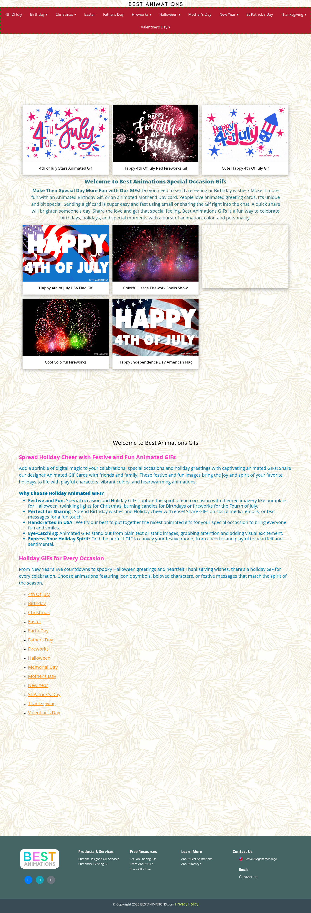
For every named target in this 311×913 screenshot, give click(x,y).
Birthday (37, 14)
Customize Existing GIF (93, 864)
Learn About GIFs (141, 864)
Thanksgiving (292, 14)
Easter (89, 14)
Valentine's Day (154, 27)
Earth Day (38, 631)
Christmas (64, 14)
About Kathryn (191, 864)
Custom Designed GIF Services (98, 859)
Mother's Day (199, 14)
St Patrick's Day (260, 14)
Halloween (168, 14)
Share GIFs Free (140, 869)
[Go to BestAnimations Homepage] (155, 3)
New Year (227, 14)
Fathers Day (113, 14)
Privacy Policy (186, 904)
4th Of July (13, 14)
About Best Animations (196, 859)
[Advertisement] (155, 68)
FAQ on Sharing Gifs (143, 859)
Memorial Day (43, 667)
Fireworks (140, 14)
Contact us (248, 876)
